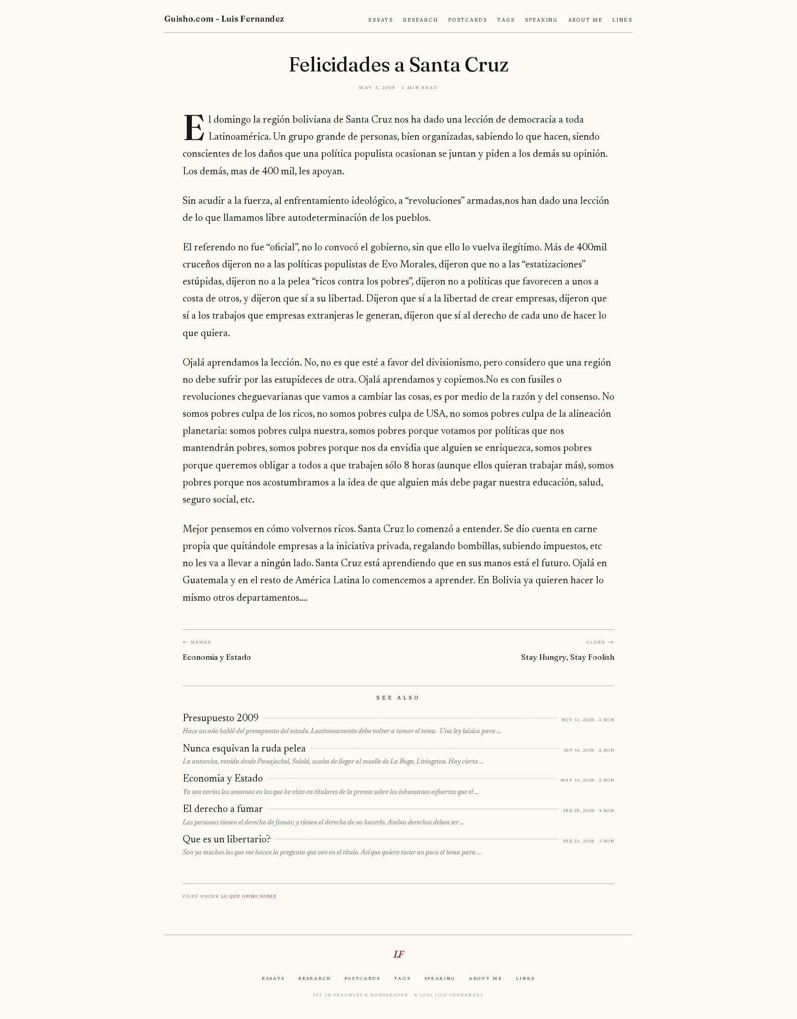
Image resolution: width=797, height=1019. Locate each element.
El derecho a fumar (223, 810)
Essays (381, 20)
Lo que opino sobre (249, 896)
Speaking (541, 20)
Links (623, 20)
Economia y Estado (217, 657)
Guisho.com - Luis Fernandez (224, 19)
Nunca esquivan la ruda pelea (244, 749)
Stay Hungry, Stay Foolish (567, 657)
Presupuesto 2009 (221, 719)
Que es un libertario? (227, 840)
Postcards (468, 20)
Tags (506, 20)
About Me (585, 20)
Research (420, 20)
